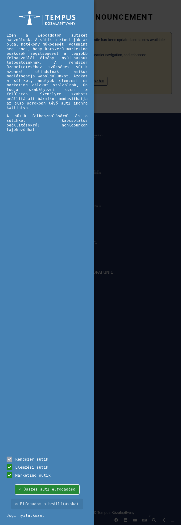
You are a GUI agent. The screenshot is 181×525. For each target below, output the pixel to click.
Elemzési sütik (31, 467)
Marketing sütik (33, 475)
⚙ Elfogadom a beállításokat (47, 504)
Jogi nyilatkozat (25, 515)
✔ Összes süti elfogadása (47, 489)
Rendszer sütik (31, 459)
